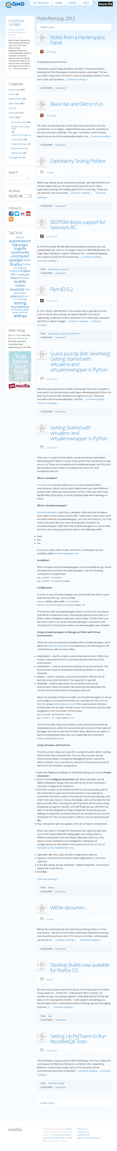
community (20, 252)
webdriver (75, 333)
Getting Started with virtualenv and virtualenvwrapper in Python (79, 433)
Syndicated (60, 88)
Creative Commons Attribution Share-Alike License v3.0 (57, 1137)
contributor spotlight (19, 258)
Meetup (28, 213)
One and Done (22, 291)
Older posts (48, 27)
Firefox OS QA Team (19, 135)
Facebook (11, 213)
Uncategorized (15, 157)
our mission (19, 338)
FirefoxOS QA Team (19, 144)
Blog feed (11, 219)
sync (26, 296)
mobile (20, 285)
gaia (22, 274)
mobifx (20, 281)
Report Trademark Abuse (89, 1137)
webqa (51, 887)
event (27, 260)
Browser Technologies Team (20, 127)
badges (23, 245)
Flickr (22, 213)
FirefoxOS (15, 270)
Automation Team (19, 122)
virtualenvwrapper (47, 512)
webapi (15, 312)
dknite (50, 979)
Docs (86, 2)
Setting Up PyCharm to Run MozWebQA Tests (78, 1038)
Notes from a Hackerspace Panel (77, 40)
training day (17, 309)
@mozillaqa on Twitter (17, 213)
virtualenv (42, 485)
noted (69, 1129)
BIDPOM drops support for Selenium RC (77, 225)
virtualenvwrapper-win (66, 553)
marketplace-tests (65, 704)
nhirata (50, 172)
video (26, 309)
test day (22, 299)
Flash (17, 274)
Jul (42, 35)
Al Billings (51, 51)
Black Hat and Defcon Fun (76, 103)
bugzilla (20, 248)
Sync (11, 108)
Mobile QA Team (18, 148)
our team (16, 335)
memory (24, 277)
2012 (42, 41)
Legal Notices (83, 1134)
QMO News (14, 103)
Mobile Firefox (15, 98)
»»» (28, 68)
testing (20, 303)
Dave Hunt (52, 236)
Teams (58, 2)
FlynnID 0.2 (61, 289)
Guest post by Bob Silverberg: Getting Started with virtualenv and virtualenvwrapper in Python (80, 361)
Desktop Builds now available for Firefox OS (79, 967)
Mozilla (105, 4)
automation (53, 269)
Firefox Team (16, 139)
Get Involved (41, 2)
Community (14, 89)
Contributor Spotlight (16, 22)
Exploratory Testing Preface (77, 160)
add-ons (20, 237)
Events (72, 2)
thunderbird (20, 307)
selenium (64, 269)
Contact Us (82, 1129)
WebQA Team (17, 153)
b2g (50, 1016)
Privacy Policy (83, 1131)
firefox (16, 264)
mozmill (17, 289)
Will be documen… (69, 907)
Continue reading (76, 79)
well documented (57, 645)
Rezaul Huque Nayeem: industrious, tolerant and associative (17, 32)
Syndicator (52, 379)
